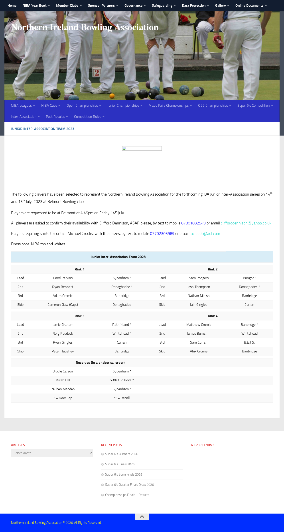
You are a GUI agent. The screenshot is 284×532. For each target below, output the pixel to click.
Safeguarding (162, 5)
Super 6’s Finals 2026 (119, 464)
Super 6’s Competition (253, 105)
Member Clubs (67, 5)
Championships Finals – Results (127, 495)
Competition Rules (87, 116)
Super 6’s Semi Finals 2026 (123, 474)
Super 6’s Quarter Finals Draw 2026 (129, 485)
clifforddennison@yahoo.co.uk (246, 223)
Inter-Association (23, 116)
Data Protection (194, 5)
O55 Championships (213, 105)
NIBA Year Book (35, 5)
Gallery (220, 5)
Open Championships (82, 105)
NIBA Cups (49, 105)
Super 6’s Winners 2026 (121, 454)
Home (12, 5)
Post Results (55, 116)
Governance (133, 5)
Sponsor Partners (101, 5)
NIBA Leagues (21, 105)
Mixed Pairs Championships (169, 105)
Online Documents (249, 5)
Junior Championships (123, 105)
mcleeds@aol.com (204, 233)
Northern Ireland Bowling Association (84, 26)
